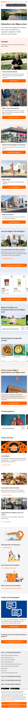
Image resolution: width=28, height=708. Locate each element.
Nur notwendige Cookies (14, 706)
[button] (14, 652)
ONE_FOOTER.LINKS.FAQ (7, 657)
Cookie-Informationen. (10, 700)
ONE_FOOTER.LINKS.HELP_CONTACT (9, 655)
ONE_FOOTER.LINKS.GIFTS (7, 662)
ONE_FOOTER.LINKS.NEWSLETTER (9, 673)
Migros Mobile (4, 668)
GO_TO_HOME (4, 2)
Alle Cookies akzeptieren (14, 703)
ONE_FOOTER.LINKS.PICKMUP (8, 659)
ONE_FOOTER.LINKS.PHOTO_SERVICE (10, 666)
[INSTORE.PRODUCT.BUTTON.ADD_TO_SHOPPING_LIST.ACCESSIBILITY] (11, 276)
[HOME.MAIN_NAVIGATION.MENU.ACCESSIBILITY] (1, 5)
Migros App (3, 670)
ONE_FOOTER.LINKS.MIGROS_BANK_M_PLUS (11, 664)
